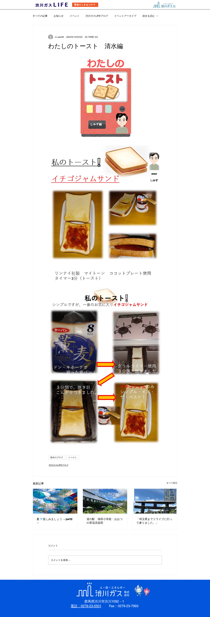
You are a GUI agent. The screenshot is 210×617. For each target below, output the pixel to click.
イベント (74, 15)
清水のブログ (56, 457)
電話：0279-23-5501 (86, 606)
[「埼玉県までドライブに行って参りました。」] (155, 501)
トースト (72, 457)
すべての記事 (40, 15)
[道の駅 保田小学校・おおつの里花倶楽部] (105, 501)
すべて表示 (171, 483)
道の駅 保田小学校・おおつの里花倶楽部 (105, 520)
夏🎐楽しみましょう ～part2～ (54, 520)
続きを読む (149, 15)
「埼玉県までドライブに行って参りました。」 (154, 520)
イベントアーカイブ (125, 15)
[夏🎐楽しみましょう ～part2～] (55, 501)
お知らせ (58, 15)
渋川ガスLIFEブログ (97, 15)
